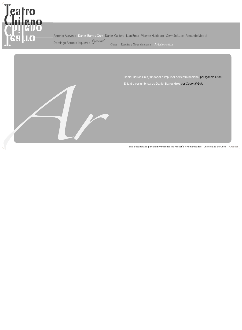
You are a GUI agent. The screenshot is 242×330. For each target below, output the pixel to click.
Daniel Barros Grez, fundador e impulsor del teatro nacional (161, 77)
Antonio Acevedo (65, 36)
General (98, 41)
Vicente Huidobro (152, 36)
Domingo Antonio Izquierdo (72, 43)
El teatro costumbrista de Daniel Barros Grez (152, 83)
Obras (113, 44)
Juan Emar (132, 36)
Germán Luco (175, 36)
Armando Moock (196, 36)
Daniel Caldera (114, 36)
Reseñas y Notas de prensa (136, 44)
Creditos (233, 146)
